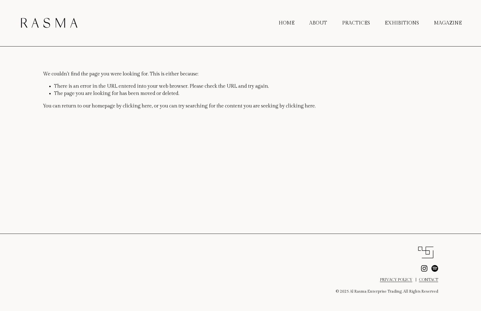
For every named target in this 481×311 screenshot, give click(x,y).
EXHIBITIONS (402, 23)
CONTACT (428, 280)
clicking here (137, 106)
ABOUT (318, 23)
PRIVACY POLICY (396, 280)
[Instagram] (424, 268)
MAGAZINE (448, 23)
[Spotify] (434, 268)
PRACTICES (356, 23)
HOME (287, 23)
